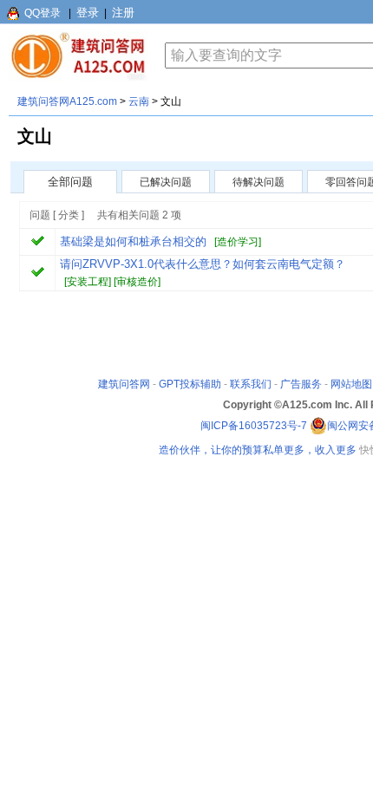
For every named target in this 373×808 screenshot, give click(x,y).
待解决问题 (258, 182)
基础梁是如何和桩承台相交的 (133, 241)
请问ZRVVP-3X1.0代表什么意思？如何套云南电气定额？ (202, 263)
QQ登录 (42, 13)
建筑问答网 (124, 384)
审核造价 (137, 282)
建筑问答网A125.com (67, 101)
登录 (87, 12)
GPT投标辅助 (190, 384)
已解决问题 (166, 182)
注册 (123, 12)
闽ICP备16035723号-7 (253, 426)
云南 (138, 101)
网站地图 (351, 384)
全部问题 (70, 181)
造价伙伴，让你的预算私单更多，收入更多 (258, 450)
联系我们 (251, 384)
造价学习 (237, 242)
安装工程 (87, 282)
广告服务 (301, 384)
